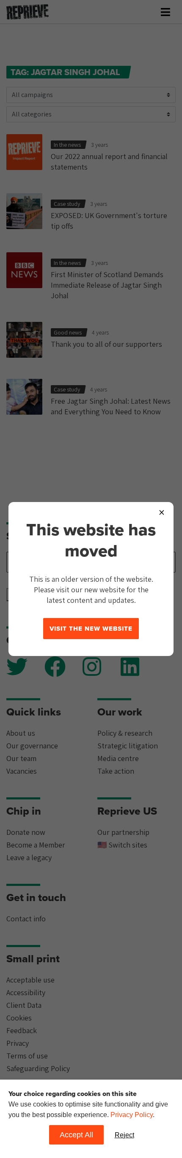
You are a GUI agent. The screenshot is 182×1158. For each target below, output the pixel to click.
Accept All (76, 1135)
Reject (124, 1135)
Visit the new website (91, 628)
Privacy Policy (131, 1114)
